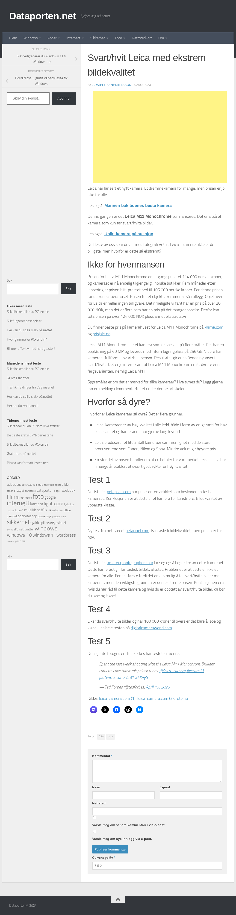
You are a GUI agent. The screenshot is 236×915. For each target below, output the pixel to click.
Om (161, 38)
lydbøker (69, 504)
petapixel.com (119, 491)
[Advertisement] (160, 137)
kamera (36, 503)
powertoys (44, 516)
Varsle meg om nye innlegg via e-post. (122, 839)
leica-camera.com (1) (117, 698)
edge (57, 490)
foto (101, 736)
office (67, 510)
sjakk (34, 522)
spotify (50, 523)
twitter (29, 529)
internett (18, 503)
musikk (30, 510)
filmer (20, 498)
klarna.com (213, 327)
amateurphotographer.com (130, 562)
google (50, 497)
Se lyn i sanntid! (18, 378)
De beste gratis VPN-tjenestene (30, 435)
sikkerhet (18, 522)
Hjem (13, 38)
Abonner (64, 98)
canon (10, 490)
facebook (67, 490)
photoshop (29, 516)
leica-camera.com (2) (155, 698)
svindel (61, 523)
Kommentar (102, 756)
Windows (31, 38)
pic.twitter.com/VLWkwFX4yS (123, 677)
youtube (20, 541)
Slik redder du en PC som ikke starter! (33, 426)
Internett (73, 38)
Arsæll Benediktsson (111, 85)
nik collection (55, 510)
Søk (9, 280)
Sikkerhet (97, 38)
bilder (66, 485)
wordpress (66, 535)
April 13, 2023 (158, 687)
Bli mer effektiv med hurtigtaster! (31, 349)
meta (9, 510)
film (11, 497)
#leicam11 (195, 670)
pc (19, 516)
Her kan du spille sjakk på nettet (29, 330)
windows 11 (44, 535)
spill (43, 523)
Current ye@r (103, 857)
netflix (42, 510)
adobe (11, 484)
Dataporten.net (42, 16)
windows (46, 528)
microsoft (18, 510)
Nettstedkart (142, 38)
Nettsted (99, 803)
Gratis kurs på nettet (21, 454)
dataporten (44, 490)
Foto (118, 38)
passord (12, 516)
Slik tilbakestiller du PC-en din (28, 312)
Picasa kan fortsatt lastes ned (28, 463)
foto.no (182, 698)
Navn (96, 787)
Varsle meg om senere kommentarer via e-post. (128, 825)
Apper (51, 38)
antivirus (49, 484)
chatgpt (19, 491)
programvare (59, 516)
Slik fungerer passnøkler (24, 321)
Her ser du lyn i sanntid (23, 406)
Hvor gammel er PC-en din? (27, 339)
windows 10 (19, 535)
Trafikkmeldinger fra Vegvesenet (30, 387)
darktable (30, 490)
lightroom (53, 503)
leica (110, 736)
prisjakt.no (101, 333)
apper (58, 484)
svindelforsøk (15, 529)
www (9, 541)
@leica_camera (172, 670)
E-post (165, 787)
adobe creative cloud (30, 484)
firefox (28, 497)
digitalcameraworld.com (151, 627)
